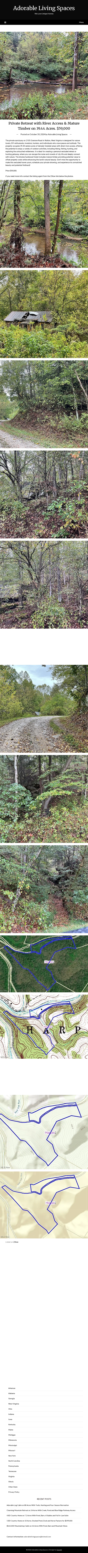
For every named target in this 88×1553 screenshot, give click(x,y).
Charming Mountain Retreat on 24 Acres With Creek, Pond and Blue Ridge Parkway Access (41, 1510)
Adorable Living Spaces (44, 8)
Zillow (15, 1242)
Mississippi (12, 1445)
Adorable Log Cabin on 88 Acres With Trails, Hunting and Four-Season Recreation (38, 1505)
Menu (81, 22)
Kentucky (11, 1424)
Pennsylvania (13, 1466)
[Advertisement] (44, 646)
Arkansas (11, 1388)
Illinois (11, 1482)
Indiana (11, 1414)
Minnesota (12, 1440)
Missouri (11, 1450)
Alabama (11, 1393)
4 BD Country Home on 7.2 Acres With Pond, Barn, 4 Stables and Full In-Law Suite (37, 1515)
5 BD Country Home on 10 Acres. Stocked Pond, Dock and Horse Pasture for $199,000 (39, 1521)
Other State (12, 1487)
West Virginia (13, 1404)
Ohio (10, 1409)
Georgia (11, 1398)
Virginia (11, 1476)
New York (12, 1456)
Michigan (11, 1435)
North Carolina (14, 1461)
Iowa (10, 1419)
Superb (59, 1550)
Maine (10, 1430)
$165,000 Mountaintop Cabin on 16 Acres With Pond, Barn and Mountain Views (37, 1526)
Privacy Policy (13, 1492)
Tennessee (12, 1471)
